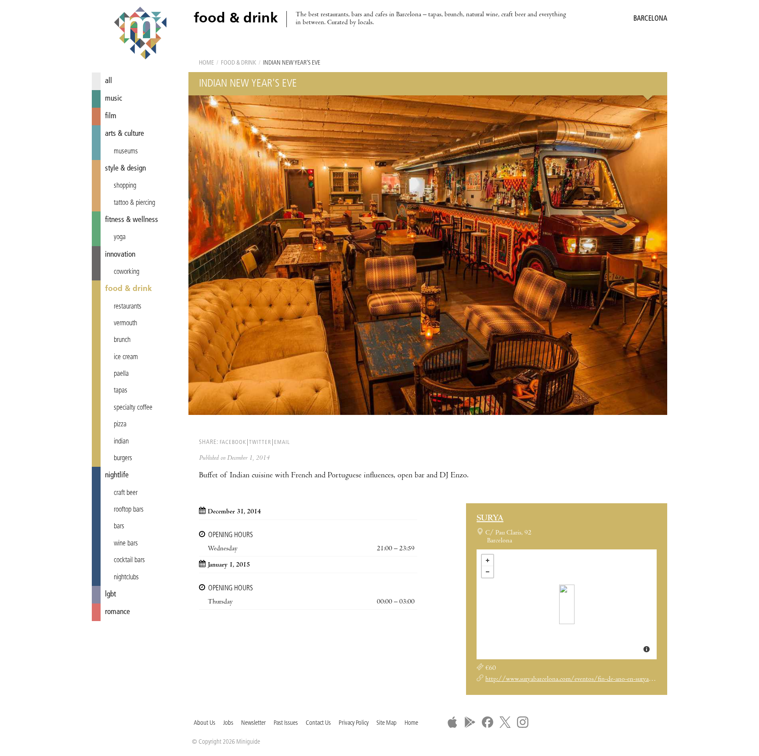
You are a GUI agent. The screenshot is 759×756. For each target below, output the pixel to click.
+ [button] (487, 560)
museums (126, 151)
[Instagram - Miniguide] (523, 722)
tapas (120, 390)
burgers (123, 458)
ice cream (126, 357)
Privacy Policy (354, 723)
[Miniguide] (140, 34)
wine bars (126, 543)
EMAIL (282, 442)
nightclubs (126, 577)
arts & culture (124, 134)
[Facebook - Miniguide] (488, 722)
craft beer (125, 493)
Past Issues (286, 723)
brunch (122, 340)
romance (117, 612)
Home (206, 63)
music (113, 98)
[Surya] (567, 604)
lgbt (110, 594)
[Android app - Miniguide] (470, 722)
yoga (120, 237)
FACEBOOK (233, 442)
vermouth (125, 323)
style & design (125, 168)
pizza (120, 424)
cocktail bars (129, 560)
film (110, 116)
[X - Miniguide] (505, 722)
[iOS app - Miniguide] (452, 722)
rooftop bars (129, 509)
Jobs (228, 723)
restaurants (127, 306)
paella (121, 374)
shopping (125, 185)
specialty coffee (133, 407)
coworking (126, 272)
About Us (204, 723)
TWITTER (260, 442)
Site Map (386, 723)
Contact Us (318, 723)
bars (119, 526)
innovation (120, 254)
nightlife (117, 475)
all (108, 81)
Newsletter (253, 723)
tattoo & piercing (134, 203)
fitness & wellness (131, 220)
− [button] (487, 572)
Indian (121, 441)
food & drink (128, 289)
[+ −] (567, 604)
